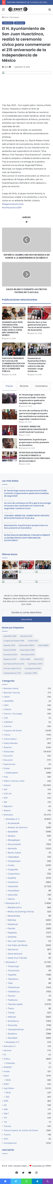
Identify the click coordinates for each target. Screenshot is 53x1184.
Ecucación (8, 756)
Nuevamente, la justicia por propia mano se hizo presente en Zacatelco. (34, 442)
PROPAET (8, 1067)
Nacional (7, 1050)
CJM (6, 718)
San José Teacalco (17, 941)
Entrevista (10, 1063)
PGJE (8, 1092)
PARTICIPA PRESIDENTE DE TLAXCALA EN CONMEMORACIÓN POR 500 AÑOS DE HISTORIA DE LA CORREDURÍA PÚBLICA (13, 365)
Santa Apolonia (15, 953)
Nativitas (12, 920)
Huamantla (10, 655)
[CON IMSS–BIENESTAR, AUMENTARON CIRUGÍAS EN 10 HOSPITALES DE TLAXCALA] (9, 430)
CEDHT (7, 697)
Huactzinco (7, 23)
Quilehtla (12, 937)
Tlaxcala (7, 1126)
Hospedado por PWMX (41, 1166)
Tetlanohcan (14, 987)
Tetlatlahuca (13, 991)
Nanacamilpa (14, 915)
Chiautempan (14, 861)
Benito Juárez (14, 852)
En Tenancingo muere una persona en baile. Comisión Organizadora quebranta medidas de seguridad (32, 399)
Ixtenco (11, 899)
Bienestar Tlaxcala (12, 693)
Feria (6, 777)
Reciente (24, 386)
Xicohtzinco (13, 1021)
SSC (8, 1097)
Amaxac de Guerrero (18, 827)
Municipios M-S (13, 903)
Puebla (7, 1071)
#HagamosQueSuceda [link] (12, 204)
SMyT (6, 1113)
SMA (6, 1109)
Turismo (7, 1134)
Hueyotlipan (13, 890)
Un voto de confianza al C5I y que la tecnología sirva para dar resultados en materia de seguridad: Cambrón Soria (33, 415)
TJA (5, 1122)
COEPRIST (8, 722)
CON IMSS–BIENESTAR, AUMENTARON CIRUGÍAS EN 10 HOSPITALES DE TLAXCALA (33, 429)
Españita (12, 878)
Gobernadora (27, 650)
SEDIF (6, 1084)
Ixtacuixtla (12, 894)
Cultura (7, 735)
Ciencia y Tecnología (13, 714)
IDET (6, 798)
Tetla (10, 983)
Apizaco (11, 836)
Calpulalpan (13, 857)
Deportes (9, 645)
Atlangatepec (14, 840)
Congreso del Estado (14, 641)
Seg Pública (35, 664)
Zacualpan (13, 1038)
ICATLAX (8, 794)
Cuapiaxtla (13, 869)
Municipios (14, 17)
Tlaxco (11, 1008)
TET (5, 1118)
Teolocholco (14, 970)
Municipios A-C (13, 819)
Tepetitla (12, 974)
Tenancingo (13, 966)
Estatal (43, 645)
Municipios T (11, 962)
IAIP (5, 789)
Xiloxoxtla (12, 1025)
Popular (9, 386)
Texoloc (11, 995)
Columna (7, 726)
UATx (6, 1139)
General (10, 650)
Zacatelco (31, 673)
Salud (38, 659)
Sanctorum (13, 949)
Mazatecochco (15, 907)
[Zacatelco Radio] (18, 9)
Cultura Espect (10, 739)
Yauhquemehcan (12, 673)
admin (6, 67)
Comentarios (41, 386)
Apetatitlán (10, 636)
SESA (8, 1080)
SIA (5, 1105)
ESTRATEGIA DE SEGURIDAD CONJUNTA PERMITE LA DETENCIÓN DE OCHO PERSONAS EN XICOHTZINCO (34, 456)
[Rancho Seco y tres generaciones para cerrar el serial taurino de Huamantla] (39, 313)
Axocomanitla (14, 844)
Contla (33, 641)
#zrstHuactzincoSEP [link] (12, 207)
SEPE (6, 1101)
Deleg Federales (11, 743)
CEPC (6, 705)
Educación (8, 760)
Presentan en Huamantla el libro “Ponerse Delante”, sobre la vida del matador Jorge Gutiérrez (37, 365)
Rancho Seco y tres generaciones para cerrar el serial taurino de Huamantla (39, 326)
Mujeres (7, 810)
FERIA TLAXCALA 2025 (14, 781)
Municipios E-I (10, 1046)
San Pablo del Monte (14, 664)
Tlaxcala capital (12, 668)
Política (25, 659)
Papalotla (12, 932)
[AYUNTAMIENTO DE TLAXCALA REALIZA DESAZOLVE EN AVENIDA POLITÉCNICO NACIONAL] (10, 584)
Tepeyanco (13, 979)
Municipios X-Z (12, 1042)
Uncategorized (33, 668)
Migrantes (8, 806)
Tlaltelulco (13, 1000)
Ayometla (26, 636)
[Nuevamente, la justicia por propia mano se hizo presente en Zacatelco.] (9, 443)
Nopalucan (10, 659)
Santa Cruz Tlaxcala (17, 958)
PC (5, 1055)
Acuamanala (13, 823)
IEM (5, 802)
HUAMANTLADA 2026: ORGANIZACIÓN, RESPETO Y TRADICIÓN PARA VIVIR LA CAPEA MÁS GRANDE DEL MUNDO (12, 328)
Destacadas (26, 645)
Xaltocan (12, 1016)
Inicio (6, 17)
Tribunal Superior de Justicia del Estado (21, 1130)
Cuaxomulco (14, 873)
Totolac (11, 1012)
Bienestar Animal (11, 688)
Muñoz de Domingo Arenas (21, 911)
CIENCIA (7, 709)
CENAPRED (9, 701)
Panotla (11, 928)
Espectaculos (9, 764)
